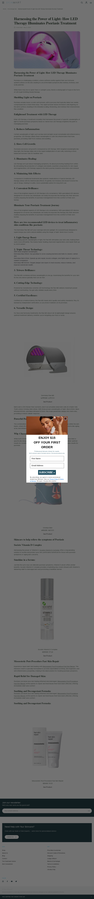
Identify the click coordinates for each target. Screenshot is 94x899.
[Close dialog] (65, 418)
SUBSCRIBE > (47, 472)
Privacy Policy (54, 479)
